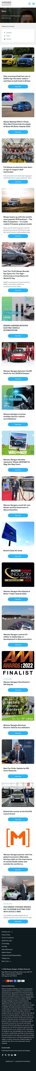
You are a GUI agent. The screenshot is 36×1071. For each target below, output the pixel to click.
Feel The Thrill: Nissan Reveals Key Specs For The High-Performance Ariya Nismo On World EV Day (16, 274)
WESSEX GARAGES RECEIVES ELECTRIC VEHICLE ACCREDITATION (15, 327)
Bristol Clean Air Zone (12, 550)
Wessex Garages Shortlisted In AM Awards (16, 683)
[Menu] (33, 4)
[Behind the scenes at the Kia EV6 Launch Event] (18, 795)
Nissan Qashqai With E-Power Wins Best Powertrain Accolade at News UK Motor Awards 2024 (17, 124)
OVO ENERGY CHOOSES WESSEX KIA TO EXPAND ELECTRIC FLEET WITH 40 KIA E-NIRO (17, 909)
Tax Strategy (5, 943)
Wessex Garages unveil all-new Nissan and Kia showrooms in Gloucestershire (16, 507)
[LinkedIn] (12, 1055)
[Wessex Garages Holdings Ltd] (6, 4)
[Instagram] (9, 1055)
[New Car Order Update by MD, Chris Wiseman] (18, 751)
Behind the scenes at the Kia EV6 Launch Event (17, 812)
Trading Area (6, 958)
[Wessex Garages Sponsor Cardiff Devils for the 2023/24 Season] (18, 354)
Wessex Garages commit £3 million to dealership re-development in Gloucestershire (17, 636)
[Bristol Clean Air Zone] (18, 534)
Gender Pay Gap (7, 941)
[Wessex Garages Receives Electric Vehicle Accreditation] (18, 708)
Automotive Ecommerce (22, 1061)
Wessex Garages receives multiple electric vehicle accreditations (14, 416)
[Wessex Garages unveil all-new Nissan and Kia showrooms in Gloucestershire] (18, 488)
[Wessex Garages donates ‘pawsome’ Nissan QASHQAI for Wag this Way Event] (18, 443)
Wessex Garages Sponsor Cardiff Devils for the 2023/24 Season (17, 372)
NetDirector (9, 1061)
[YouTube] (15, 1055)
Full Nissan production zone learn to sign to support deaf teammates (17, 169)
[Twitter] (5, 1055)
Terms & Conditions (8, 938)
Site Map (4, 946)
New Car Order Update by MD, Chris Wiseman (16, 769)
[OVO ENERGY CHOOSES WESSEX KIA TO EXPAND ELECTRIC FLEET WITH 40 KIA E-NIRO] (18, 888)
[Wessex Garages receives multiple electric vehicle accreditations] (18, 397)
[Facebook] (2, 1055)
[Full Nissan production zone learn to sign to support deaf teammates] (18, 150)
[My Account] (29, 4)
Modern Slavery (6, 952)
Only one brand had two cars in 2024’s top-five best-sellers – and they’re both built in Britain (16, 78)
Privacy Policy (6, 935)
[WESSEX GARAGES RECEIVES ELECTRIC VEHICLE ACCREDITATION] (18, 309)
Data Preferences (7, 949)
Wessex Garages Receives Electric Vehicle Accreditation (16, 726)
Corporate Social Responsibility (11, 955)
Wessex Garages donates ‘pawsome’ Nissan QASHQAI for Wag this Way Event (16, 462)
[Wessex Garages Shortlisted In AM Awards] (18, 663)
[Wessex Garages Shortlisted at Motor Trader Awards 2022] (18, 574)
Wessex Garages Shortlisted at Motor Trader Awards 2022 (16, 592)
